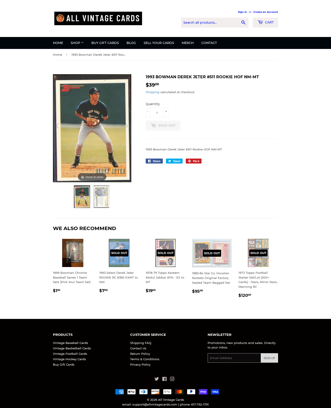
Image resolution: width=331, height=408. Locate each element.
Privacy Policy (140, 364)
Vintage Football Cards (70, 353)
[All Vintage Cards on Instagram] (172, 379)
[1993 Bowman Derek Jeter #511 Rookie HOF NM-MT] (82, 196)
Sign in (242, 12)
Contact (209, 43)
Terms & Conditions (144, 359)
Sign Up (269, 358)
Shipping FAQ (140, 343)
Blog (131, 43)
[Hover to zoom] (92, 128)
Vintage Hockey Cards (69, 359)
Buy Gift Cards (105, 43)
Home (58, 43)
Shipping (152, 92)
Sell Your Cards (159, 43)
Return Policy (140, 353)
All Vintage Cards (171, 399)
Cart (269, 22)
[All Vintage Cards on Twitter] (156, 379)
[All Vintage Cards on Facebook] (164, 379)
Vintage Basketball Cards (72, 348)
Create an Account (265, 12)
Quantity (153, 104)
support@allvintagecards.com (154, 404)
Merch (188, 43)
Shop (76, 43)
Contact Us (138, 348)
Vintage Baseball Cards (70, 343)
